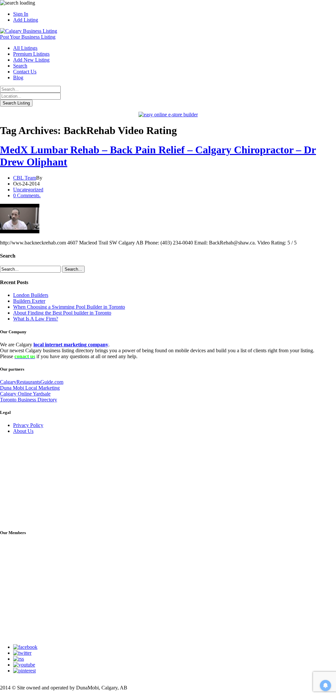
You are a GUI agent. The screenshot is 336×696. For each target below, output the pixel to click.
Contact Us (24, 71)
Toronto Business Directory (28, 399)
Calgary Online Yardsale (25, 393)
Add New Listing (31, 60)
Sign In (20, 14)
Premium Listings (31, 54)
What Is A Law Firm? (35, 318)
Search (20, 65)
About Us (23, 431)
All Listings (25, 48)
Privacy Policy (28, 425)
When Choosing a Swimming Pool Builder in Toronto (69, 307)
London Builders (30, 295)
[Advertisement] (49, 480)
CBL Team (24, 178)
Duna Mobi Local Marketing (30, 388)
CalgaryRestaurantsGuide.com (31, 382)
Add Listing (25, 20)
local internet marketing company (70, 344)
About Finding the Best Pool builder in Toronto (62, 313)
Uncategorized (28, 189)
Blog (18, 77)
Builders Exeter (29, 301)
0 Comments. (27, 195)
